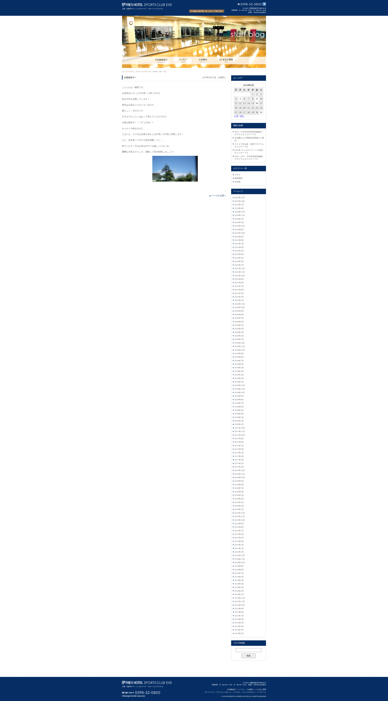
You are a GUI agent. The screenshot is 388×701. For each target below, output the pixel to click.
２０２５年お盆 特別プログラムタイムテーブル (249, 145)
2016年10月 (239, 478)
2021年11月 (239, 272)
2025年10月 (239, 201)
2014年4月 (239, 584)
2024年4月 (239, 222)
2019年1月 (239, 382)
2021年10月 (239, 276)
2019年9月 (239, 354)
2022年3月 (239, 258)
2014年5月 (239, 580)
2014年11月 (239, 559)
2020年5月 (239, 325)
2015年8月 (239, 527)
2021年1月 (239, 300)
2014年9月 (239, 566)
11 (236, 103)
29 (253, 112)
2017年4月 (239, 456)
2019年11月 (239, 346)
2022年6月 (239, 247)
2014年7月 (239, 573)
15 (253, 103)
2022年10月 (239, 233)
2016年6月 (239, 492)
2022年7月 (239, 244)
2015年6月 (239, 534)
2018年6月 (239, 407)
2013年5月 (239, 623)
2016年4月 (239, 499)
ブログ (237, 175)
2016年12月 (239, 470)
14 (248, 103)
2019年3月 (239, 375)
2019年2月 (239, 378)
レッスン (241, 689)
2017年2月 (239, 463)
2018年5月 (239, 410)
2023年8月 (239, 230)
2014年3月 (239, 587)
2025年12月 (239, 198)
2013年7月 (239, 616)
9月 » (242, 116)
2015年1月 (239, 552)
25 (236, 112)
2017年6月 (239, 449)
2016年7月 (239, 488)
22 (253, 108)
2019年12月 (239, 343)
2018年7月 (239, 403)
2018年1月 (239, 424)
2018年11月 (239, 389)
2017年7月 (239, 446)
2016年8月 (239, 485)
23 (257, 108)
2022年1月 (239, 265)
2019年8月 (239, 357)
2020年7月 (239, 318)
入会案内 (250, 689)
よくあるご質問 (260, 689)
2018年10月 (239, 392)
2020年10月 (239, 307)
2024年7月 (239, 219)
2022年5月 (239, 251)
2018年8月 (239, 400)
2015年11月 (239, 516)
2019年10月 (239, 350)
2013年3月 (239, 630)
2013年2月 (239, 633)
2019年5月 (239, 368)
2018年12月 (239, 385)
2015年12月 (239, 513)
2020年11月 (239, 304)
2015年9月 (239, 524)
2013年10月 (239, 605)
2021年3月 (239, 293)
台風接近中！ (130, 77)
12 (240, 103)
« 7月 (236, 116)
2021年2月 (239, 297)
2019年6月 (239, 364)
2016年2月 (239, 506)
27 (244, 112)
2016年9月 (239, 481)
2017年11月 (239, 431)
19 (240, 108)
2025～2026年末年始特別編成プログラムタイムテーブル (248, 133)
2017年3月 (239, 460)
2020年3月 (239, 332)
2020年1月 (239, 339)
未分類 (237, 182)
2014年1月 (239, 594)
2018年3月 (239, 417)
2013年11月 (239, 602)
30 (257, 112)
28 (248, 112)
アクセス (237, 692)
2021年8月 (239, 283)
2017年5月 (239, 453)
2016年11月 (239, 474)
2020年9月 (239, 311)
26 (240, 112)
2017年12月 (239, 428)
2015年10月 (239, 520)
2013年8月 (239, 612)
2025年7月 (239, 205)
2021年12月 (239, 269)
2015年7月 (239, 531)
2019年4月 (239, 371)
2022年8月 (239, 240)
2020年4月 (239, 329)
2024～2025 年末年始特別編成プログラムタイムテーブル (248, 157)
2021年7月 (239, 286)
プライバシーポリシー (223, 692)
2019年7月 (239, 361)
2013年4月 (239, 626)
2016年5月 (239, 495)
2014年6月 (239, 577)
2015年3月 (239, 545)
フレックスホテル (248, 692)
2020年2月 (239, 336)
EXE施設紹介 (231, 689)
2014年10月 (239, 563)
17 (261, 103)
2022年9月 (239, 237)
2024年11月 (239, 215)
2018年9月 (239, 396)
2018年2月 (239, 421)
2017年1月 (239, 467)
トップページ (261, 692)
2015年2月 (239, 548)
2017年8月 (239, 442)
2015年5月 (239, 538)
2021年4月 (239, 290)
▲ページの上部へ (217, 195)
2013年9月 (239, 609)
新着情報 (238, 178)
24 (261, 108)
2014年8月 (239, 570)
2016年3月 (239, 502)
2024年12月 (239, 212)
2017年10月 (239, 435)
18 (236, 108)
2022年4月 (239, 254)
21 (248, 108)
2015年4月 (239, 541)
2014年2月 (239, 591)
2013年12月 (239, 598)
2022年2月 (239, 261)
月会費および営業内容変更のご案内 (249, 139)
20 (244, 108)
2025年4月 (239, 208)
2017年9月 (239, 439)
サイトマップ (209, 692)
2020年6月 (239, 322)
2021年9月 (239, 279)
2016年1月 (239, 509)
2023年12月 (239, 226)
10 (261, 98)
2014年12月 (239, 555)
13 (244, 103)
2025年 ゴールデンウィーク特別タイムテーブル (248, 151)
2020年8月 (239, 315)
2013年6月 (239, 619)
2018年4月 (239, 414)
